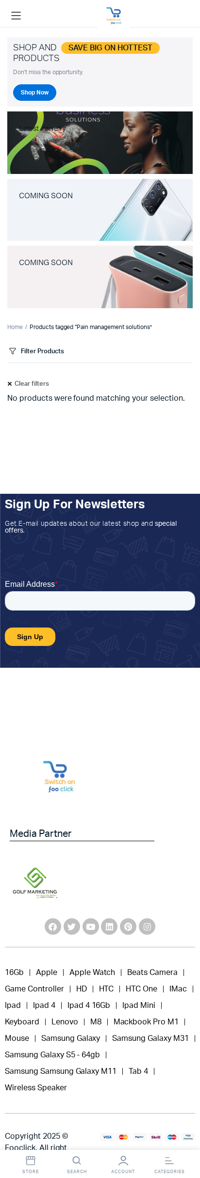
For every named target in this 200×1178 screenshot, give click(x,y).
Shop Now (35, 92)
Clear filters (32, 384)
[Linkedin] (109, 926)
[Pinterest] (128, 926)
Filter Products (42, 351)
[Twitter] (72, 926)
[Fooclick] (114, 16)
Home (15, 327)
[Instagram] (147, 926)
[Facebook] (53, 926)
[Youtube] (91, 926)
